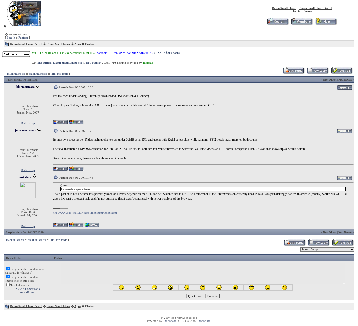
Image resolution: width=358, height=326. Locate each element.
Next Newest (345, 79)
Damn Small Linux (284, 8)
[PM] (76, 123)
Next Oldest (329, 79)
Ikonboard (170, 321)
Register (23, 37)
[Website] (91, 226)
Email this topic (38, 73)
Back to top (28, 123)
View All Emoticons (28, 288)
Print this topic (59, 73)
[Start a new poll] (341, 73)
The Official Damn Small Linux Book (60, 62)
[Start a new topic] (317, 73)
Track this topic (16, 73)
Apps (77, 43)
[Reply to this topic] (293, 73)
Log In (11, 37)
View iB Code (27, 291)
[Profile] (60, 123)
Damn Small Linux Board (315, 8)
